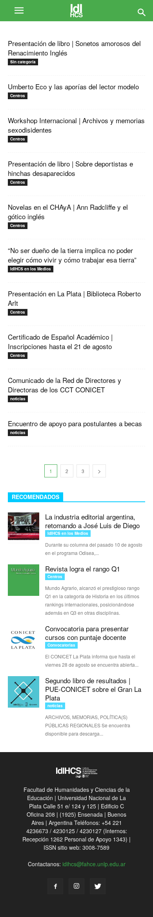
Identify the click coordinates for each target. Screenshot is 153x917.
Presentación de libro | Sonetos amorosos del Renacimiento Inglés (74, 47)
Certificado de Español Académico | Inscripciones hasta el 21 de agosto (60, 341)
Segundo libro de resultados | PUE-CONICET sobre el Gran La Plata (93, 689)
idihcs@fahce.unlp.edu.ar (94, 864)
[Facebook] (55, 886)
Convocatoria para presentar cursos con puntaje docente (87, 632)
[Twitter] (98, 886)
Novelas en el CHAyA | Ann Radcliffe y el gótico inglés (68, 211)
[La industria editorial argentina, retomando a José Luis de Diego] (23, 528)
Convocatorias (61, 645)
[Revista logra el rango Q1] (23, 580)
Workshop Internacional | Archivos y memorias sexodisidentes (76, 125)
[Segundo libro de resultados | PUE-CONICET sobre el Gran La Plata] (23, 692)
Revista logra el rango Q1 (82, 568)
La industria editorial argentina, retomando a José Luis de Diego (92, 521)
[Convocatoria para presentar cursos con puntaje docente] (23, 640)
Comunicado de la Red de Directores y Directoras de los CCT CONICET (64, 384)
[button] (142, 10)
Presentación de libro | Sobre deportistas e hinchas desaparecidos (70, 168)
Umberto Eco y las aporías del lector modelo (73, 86)
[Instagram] (76, 886)
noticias (18, 398)
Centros (17, 95)
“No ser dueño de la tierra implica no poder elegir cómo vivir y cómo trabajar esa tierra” (72, 254)
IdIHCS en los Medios (30, 269)
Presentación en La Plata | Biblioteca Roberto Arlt (74, 298)
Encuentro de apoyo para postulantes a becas (75, 423)
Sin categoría (23, 62)
